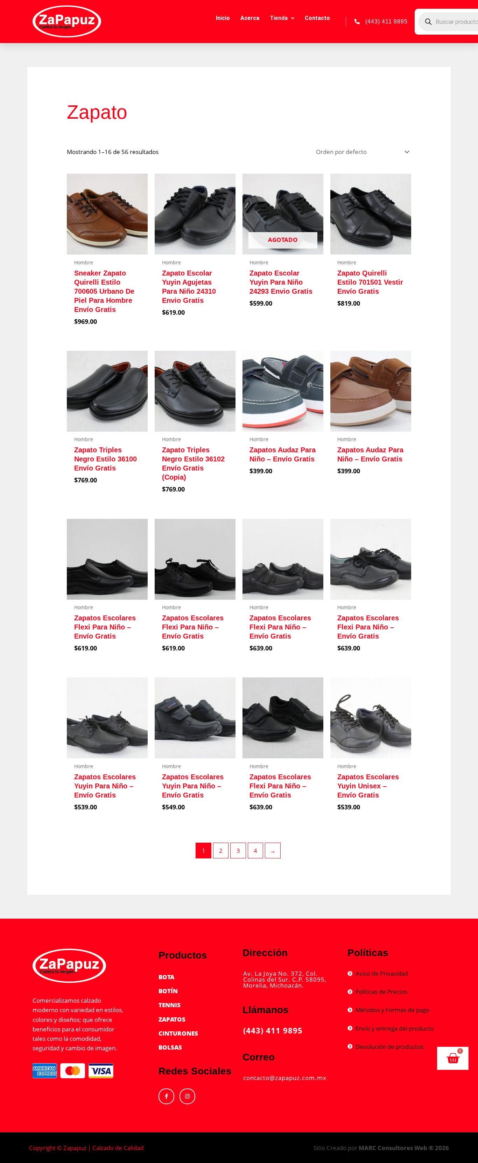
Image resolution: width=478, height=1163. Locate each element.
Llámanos (265, 1009)
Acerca (249, 18)
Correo (258, 1057)
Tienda (279, 18)
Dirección (265, 952)
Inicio (223, 18)
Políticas (367, 952)
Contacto (317, 18)
